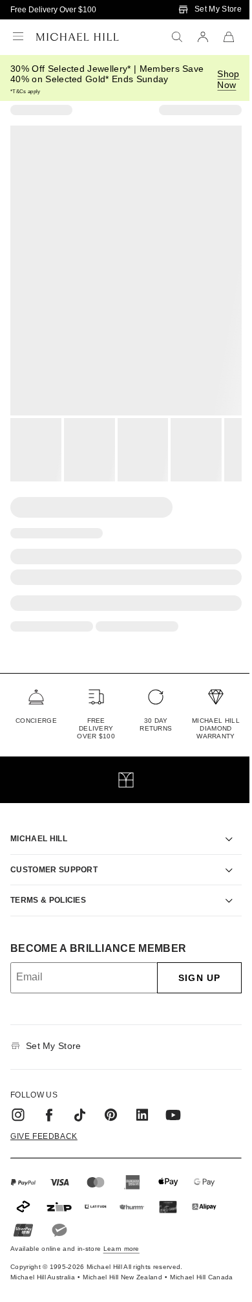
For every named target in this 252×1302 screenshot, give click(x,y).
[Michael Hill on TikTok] (80, 1100)
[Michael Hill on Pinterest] (111, 1100)
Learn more (121, 1233)
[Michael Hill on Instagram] (18, 1100)
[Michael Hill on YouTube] (173, 1100)
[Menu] (18, 36)
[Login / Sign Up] (203, 36)
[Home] (77, 36)
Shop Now (228, 79)
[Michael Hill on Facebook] (49, 1100)
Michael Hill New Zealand (108, 1266)
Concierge (36, 720)
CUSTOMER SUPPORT (54, 854)
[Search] (177, 36)
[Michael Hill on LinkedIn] (142, 1100)
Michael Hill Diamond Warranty (216, 728)
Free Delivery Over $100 (53, 9)
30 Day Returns (156, 724)
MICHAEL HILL (38, 823)
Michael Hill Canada (187, 1266)
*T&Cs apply (25, 91)
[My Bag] (228, 36)
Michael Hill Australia (28, 1266)
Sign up (190, 963)
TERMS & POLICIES (48, 885)
